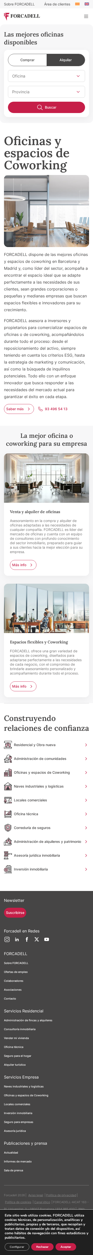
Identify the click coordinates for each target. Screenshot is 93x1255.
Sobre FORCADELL (19, 4)
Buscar (50, 107)
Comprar (27, 60)
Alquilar (66, 60)
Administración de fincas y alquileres (28, 1020)
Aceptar (66, 1247)
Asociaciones (13, 989)
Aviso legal (35, 1195)
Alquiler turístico (15, 1064)
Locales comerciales (17, 1104)
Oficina (18, 76)
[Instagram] (7, 941)
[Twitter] (37, 941)
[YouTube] (47, 941)
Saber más (15, 409)
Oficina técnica (13, 1047)
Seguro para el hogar (17, 1056)
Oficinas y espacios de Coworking (26, 1095)
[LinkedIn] (17, 941)
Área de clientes (57, 4)
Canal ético (42, 1202)
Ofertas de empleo (16, 972)
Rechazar (42, 1247)
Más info (19, 565)
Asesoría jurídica (15, 1131)
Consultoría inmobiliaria (19, 1029)
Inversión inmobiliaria (18, 1113)
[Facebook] (27, 941)
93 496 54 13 (56, 409)
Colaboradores (13, 981)
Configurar (17, 1247)
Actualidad (11, 1152)
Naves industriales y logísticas (24, 1086)
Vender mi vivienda (16, 1038)
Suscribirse (15, 912)
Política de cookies (18, 1202)
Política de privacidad (61, 1195)
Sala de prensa (13, 1170)
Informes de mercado (18, 1161)
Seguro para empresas (18, 1122)
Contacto (10, 998)
